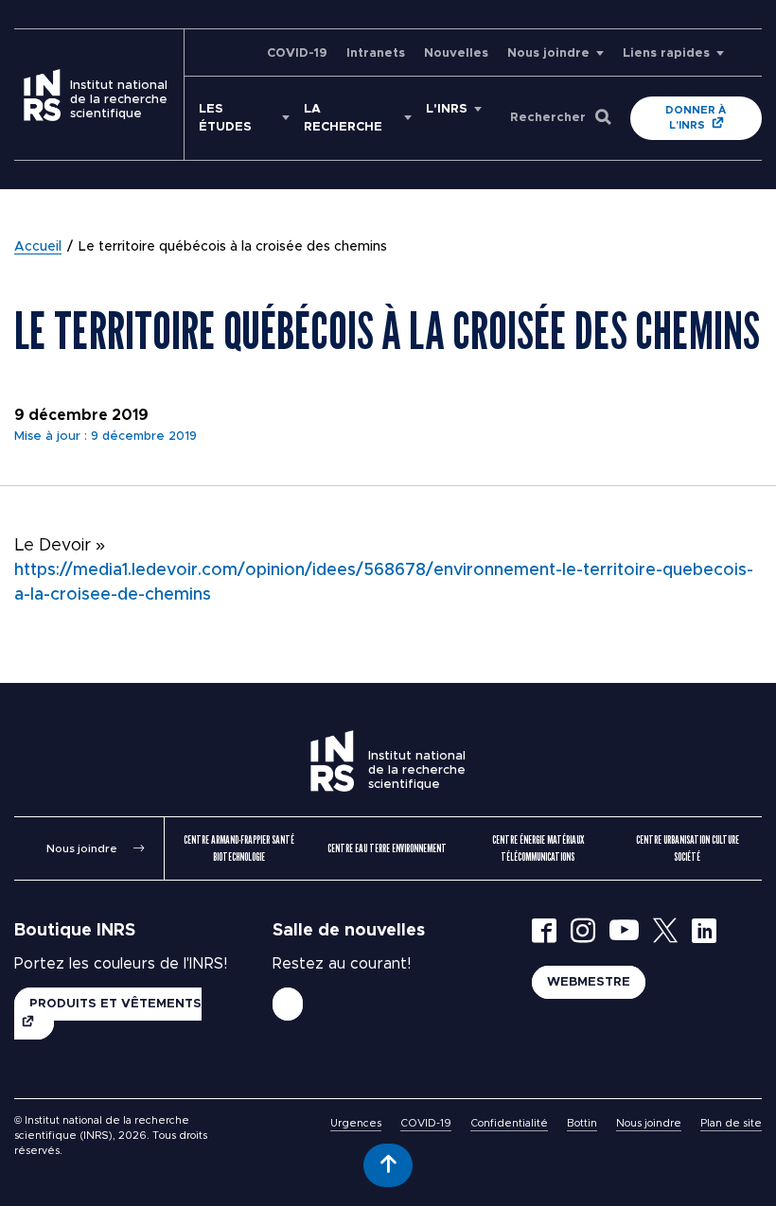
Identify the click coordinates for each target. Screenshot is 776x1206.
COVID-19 (297, 53)
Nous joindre (548, 53)
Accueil (38, 246)
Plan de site (731, 1123)
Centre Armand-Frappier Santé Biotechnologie (239, 848)
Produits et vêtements (115, 1004)
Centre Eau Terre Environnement (387, 848)
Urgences (355, 1123)
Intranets (375, 53)
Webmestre (588, 982)
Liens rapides (666, 53)
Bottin (582, 1123)
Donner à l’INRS (695, 118)
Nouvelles (456, 53)
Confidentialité (509, 1123)
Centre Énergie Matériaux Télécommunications (538, 848)
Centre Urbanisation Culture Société (687, 848)
